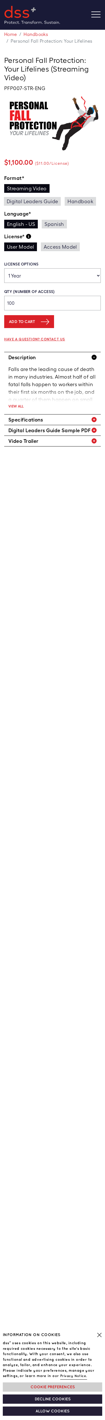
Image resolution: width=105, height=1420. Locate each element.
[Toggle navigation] (98, 15)
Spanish (54, 224)
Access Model (60, 247)
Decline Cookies (53, 1399)
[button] (52, 357)
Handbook (80, 201)
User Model (20, 247)
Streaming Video (27, 188)
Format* (14, 178)
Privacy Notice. (73, 1376)
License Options (21, 264)
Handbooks (36, 34)
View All (16, 406)
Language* (17, 214)
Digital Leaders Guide (32, 201)
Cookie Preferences (53, 1387)
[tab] (52, 357)
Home (10, 34)
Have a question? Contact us (34, 339)
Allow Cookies (52, 1411)
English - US (21, 224)
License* (15, 236)
